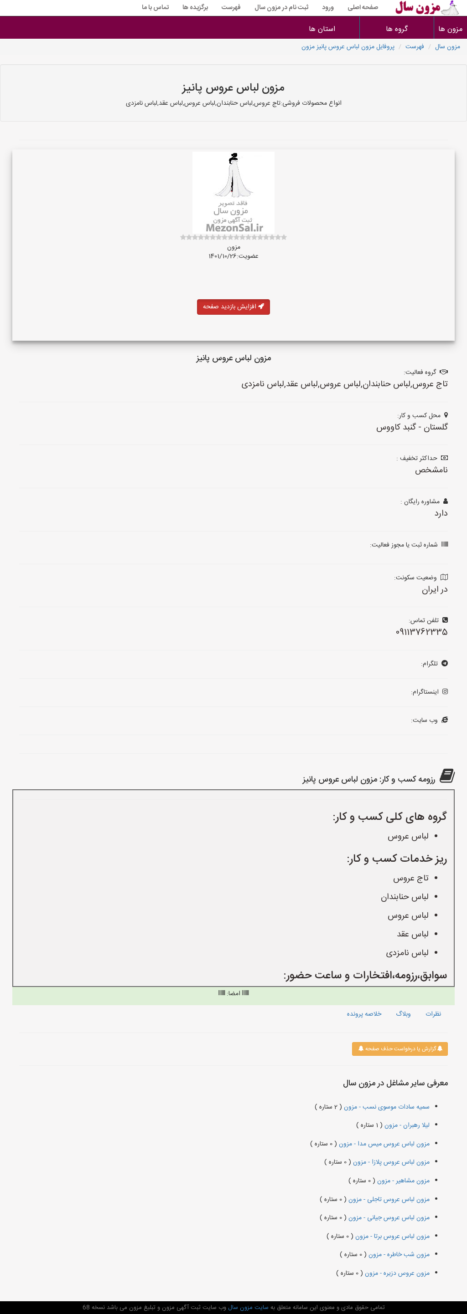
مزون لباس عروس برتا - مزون (391, 1236)
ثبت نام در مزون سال (281, 7)
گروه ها (397, 29)
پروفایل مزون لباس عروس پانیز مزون (347, 46)
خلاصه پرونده (364, 1014)
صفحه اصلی (363, 7)
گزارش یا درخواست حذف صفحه (400, 1048)
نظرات (433, 1014)
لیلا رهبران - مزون (406, 1125)
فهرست (231, 7)
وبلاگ (403, 1014)
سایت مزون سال (247, 1308)
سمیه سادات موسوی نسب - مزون (386, 1107)
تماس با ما (155, 7)
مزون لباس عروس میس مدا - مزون (383, 1144)
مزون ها (450, 29)
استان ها (322, 29)
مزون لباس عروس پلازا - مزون (390, 1162)
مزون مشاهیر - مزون (402, 1181)
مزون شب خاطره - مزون (398, 1254)
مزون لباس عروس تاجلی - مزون (388, 1199)
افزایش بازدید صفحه (230, 307)
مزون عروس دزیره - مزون (396, 1273)
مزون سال (447, 46)
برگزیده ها (195, 7)
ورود (328, 7)
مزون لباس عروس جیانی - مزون (388, 1217)
